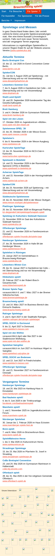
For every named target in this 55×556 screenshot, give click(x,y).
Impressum (20, 20)
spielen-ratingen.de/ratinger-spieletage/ (21, 319)
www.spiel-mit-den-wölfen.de (16, 341)
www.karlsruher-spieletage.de (17, 156)
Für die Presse (42, 16)
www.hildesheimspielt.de (14, 285)
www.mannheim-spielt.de (14, 415)
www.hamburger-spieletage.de (17, 393)
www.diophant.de (11, 93)
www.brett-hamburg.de (13, 115)
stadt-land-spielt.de (12, 105)
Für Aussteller (8, 16)
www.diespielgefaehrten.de (15, 81)
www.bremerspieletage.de (15, 297)
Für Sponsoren (25, 16)
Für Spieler (32, 11)
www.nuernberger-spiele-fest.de (18, 425)
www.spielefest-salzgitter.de (16, 353)
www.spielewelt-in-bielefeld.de (17, 168)
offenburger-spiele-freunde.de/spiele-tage (22, 236)
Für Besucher (15, 11)
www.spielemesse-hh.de (14, 249)
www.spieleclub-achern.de (15, 180)
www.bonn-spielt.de (12, 435)
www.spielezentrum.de (13, 444)
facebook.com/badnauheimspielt (18, 403)
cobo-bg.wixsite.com (12, 469)
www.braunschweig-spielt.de (16, 310)
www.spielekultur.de (20, 50)
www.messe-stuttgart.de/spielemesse (20, 202)
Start (4, 11)
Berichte (5, 20)
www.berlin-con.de (11, 69)
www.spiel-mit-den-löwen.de (16, 125)
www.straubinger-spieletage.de (17, 456)
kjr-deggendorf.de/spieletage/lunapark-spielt (23, 212)
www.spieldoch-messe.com (16, 329)
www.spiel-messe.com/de (15, 134)
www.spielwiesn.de (12, 144)
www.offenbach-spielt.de (14, 481)
